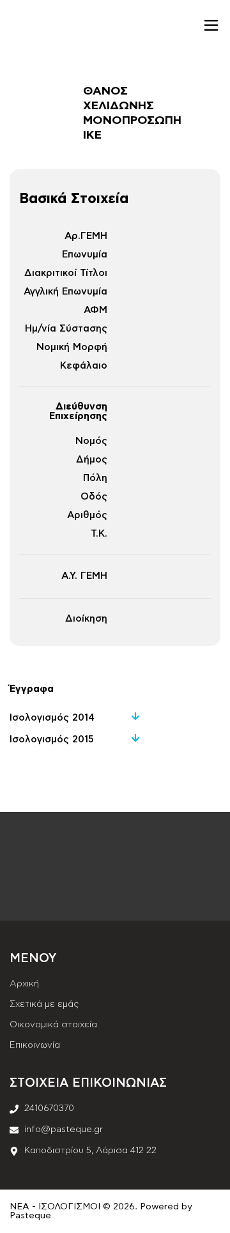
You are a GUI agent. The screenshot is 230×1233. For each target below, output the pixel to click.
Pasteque (30, 1215)
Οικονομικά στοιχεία (53, 1024)
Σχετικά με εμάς (44, 1004)
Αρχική (24, 983)
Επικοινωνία (35, 1045)
